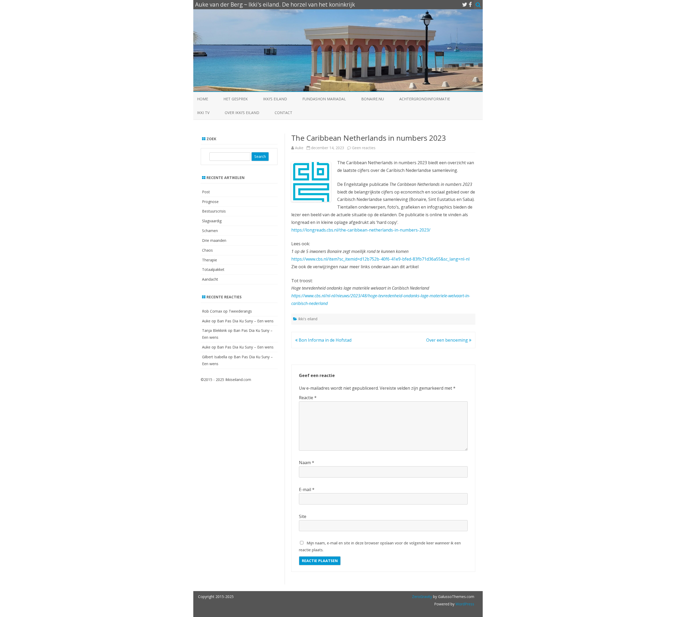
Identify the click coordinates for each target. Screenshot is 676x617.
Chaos (207, 250)
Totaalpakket (213, 269)
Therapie (209, 259)
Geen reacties (363, 147)
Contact (283, 112)
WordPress (464, 603)
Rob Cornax (212, 311)
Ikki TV (203, 112)
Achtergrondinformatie (424, 98)
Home (202, 98)
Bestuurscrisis (214, 211)
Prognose (210, 201)
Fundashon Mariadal (324, 98)
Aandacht (210, 279)
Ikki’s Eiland (275, 98)
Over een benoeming (447, 340)
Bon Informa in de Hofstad (324, 340)
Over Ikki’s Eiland (242, 112)
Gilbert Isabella (214, 356)
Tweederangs (240, 311)
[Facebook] (470, 4)
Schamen (210, 230)
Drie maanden (214, 240)
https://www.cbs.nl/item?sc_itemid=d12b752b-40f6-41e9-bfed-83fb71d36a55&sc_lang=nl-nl (380, 259)
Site (302, 516)
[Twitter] (464, 4)
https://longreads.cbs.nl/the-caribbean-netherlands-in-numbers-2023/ (360, 230)
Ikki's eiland (307, 318)
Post (206, 191)
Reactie (308, 398)
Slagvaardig (212, 220)
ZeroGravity (422, 596)
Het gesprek (235, 98)
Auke (299, 147)
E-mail (306, 489)
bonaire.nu (372, 98)
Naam (306, 462)
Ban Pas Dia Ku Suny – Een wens (245, 320)
